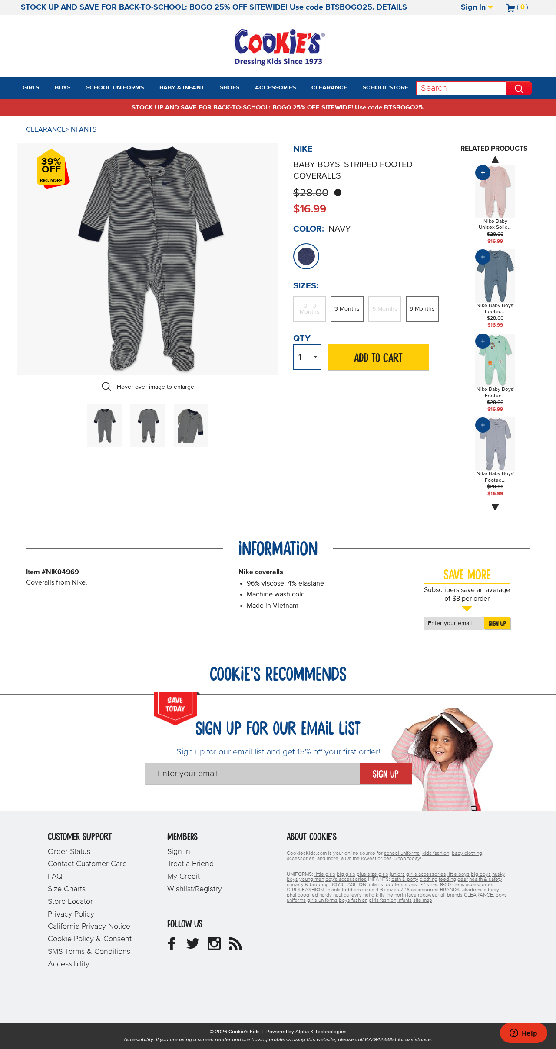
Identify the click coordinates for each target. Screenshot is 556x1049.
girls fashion (382, 900)
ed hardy (322, 895)
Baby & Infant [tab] (181, 88)
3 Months (347, 309)
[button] (46, 88)
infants (376, 884)
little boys (458, 874)
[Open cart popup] (531, 8)
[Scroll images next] (495, 507)
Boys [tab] (62, 88)
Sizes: (305, 285)
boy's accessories (346, 879)
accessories (479, 884)
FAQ (55, 876)
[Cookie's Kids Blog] (235, 947)
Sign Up (497, 623)
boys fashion (353, 900)
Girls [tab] (31, 88)
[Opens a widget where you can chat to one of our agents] (523, 1034)
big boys (481, 874)
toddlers (394, 884)
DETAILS (392, 7)
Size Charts (67, 889)
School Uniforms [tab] (115, 88)
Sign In (474, 7)
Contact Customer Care (87, 864)
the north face (401, 895)
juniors (397, 874)
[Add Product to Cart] (482, 172)
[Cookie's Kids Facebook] (171, 947)
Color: (308, 229)
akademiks (474, 890)
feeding (447, 879)
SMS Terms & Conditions (89, 952)
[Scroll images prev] (495, 159)
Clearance (46, 129)
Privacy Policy (71, 914)
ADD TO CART (378, 358)
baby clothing (467, 853)
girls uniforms (322, 900)
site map (422, 900)
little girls (324, 874)
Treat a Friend (190, 864)
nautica (341, 895)
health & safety (485, 879)
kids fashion (435, 853)
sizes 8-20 (439, 884)
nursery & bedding (308, 884)
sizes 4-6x (374, 890)
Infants (82, 129)
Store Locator (70, 902)
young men (311, 879)
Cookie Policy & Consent (90, 939)
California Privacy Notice (89, 926)
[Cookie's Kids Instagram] (214, 947)
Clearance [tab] (329, 88)
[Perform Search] (519, 88)
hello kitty (374, 895)
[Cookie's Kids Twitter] (192, 947)
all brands (451, 895)
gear (462, 879)
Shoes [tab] (229, 88)
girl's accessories (426, 874)
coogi (304, 895)
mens (458, 884)
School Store (385, 88)
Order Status (69, 852)
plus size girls (372, 874)
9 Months (422, 309)
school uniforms (402, 853)
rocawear (428, 895)
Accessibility (68, 964)
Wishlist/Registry (194, 889)
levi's (356, 895)
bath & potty (404, 879)
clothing (428, 879)
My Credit (183, 876)
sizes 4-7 (415, 884)
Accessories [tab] (275, 88)
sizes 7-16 (398, 890)
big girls (346, 874)
